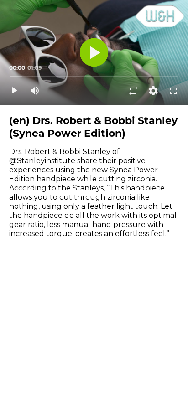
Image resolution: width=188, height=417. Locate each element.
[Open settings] (153, 90)
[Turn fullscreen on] (173, 90)
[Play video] (14, 90)
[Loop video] (133, 90)
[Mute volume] (34, 90)
